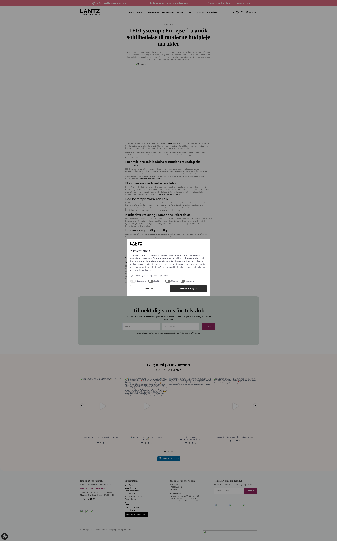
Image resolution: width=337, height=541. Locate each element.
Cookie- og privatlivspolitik (145, 275)
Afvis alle (149, 288)
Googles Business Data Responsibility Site (162, 267)
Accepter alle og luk (188, 288)
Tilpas (165, 275)
